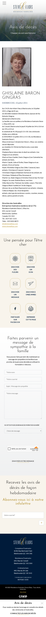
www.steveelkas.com (10, 226)
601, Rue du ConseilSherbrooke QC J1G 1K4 (23, 562)
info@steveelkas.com (10, 224)
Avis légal (23, 592)
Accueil (17, 3)
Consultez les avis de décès (23, 613)
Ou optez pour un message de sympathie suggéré (21, 425)
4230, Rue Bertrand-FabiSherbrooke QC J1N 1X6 (23, 552)
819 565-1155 (23, 579)
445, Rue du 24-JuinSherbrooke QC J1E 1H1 (23, 572)
